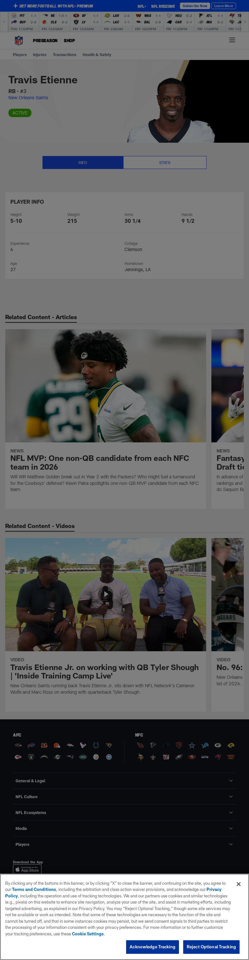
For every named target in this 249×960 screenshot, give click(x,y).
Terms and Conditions (34, 889)
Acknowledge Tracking (152, 946)
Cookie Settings (88, 933)
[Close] (238, 884)
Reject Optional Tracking (211, 946)
